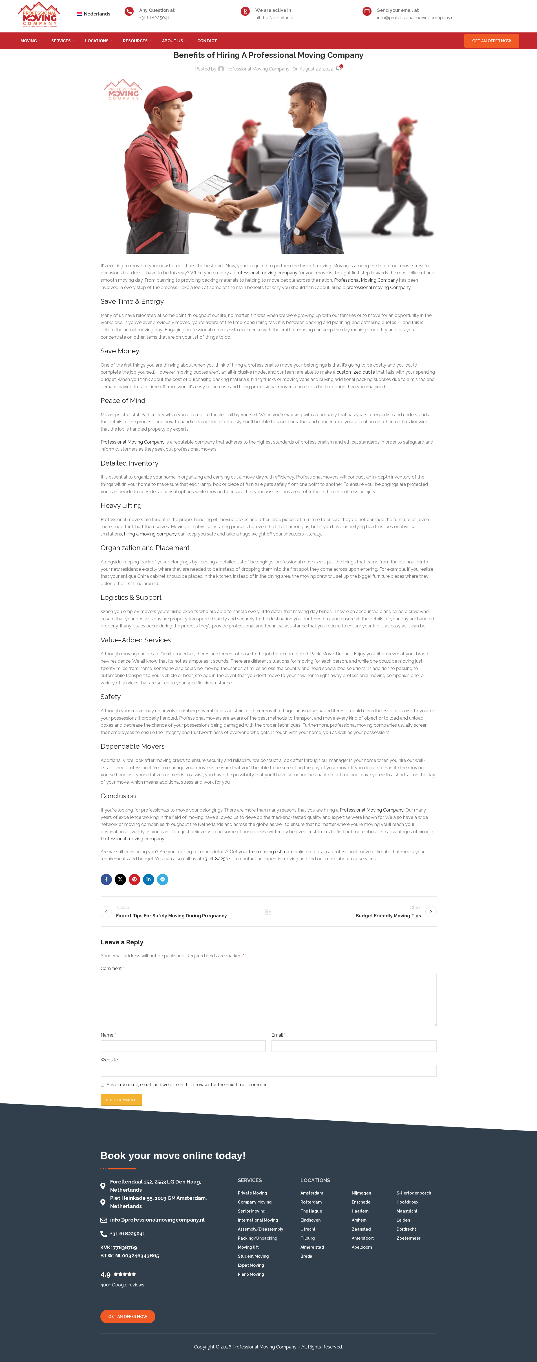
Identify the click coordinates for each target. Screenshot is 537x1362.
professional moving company (265, 273)
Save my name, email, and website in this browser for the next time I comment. (188, 1084)
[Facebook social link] (106, 879)
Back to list (268, 911)
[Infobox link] (180, 14)
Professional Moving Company (258, 69)
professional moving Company (378, 287)
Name (108, 1035)
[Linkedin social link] (148, 879)
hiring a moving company (150, 534)
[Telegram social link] (162, 879)
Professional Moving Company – (266, 1347)
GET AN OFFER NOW (491, 41)
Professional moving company (132, 838)
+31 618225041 (218, 858)
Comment (112, 968)
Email (278, 1035)
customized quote (356, 372)
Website (109, 1060)
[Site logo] (39, 13)
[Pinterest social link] (134, 879)
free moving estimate (271, 851)
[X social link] (120, 879)
